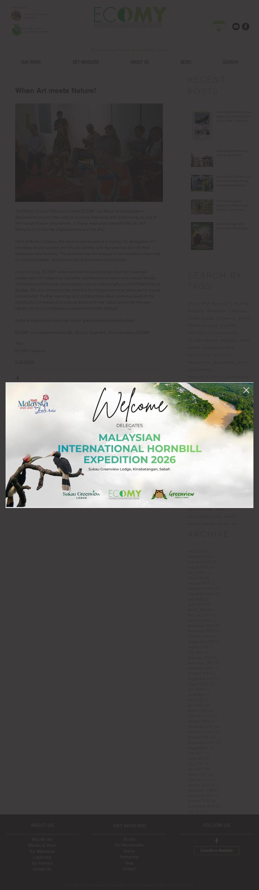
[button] (246, 390)
